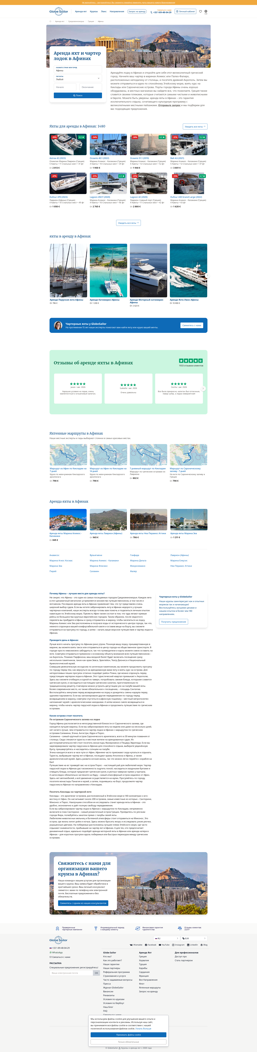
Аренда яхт (59, 21)
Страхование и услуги (114, 975)
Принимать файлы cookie (128, 1034)
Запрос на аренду (148, 991)
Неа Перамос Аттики (181, 565)
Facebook (152, 944)
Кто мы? (107, 956)
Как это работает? (112, 960)
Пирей (53, 571)
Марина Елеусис (179, 560)
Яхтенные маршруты (150, 987)
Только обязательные (128, 1041)
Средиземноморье (76, 21)
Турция (143, 964)
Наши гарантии (111, 964)
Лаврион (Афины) (179, 555)
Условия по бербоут (113, 1003)
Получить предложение (173, 621)
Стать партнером (184, 960)
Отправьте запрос (169, 105)
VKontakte (137, 944)
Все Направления (148, 979)
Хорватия (144, 960)
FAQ (105, 1010)
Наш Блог (108, 1007)
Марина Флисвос (99, 565)
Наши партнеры (111, 968)
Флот (141, 983)
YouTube (165, 944)
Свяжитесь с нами (191, 325)
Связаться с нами (61, 957)
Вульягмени (96, 555)
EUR (187, 938)
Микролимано (137, 565)
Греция (91, 21)
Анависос (54, 555)
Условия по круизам (113, 999)
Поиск (78, 95)
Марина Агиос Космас (61, 560)
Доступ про (181, 956)
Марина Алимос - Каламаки (104, 560)
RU (159, 938)
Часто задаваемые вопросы (117, 979)
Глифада (134, 555)
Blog (205, 944)
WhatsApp (57, 952)
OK (96, 972)
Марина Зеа (56, 565)
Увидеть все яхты (194, 126)
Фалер (133, 571)
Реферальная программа (116, 972)
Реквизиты (108, 995)
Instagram (179, 944)
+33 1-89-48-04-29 (61, 947)
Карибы (143, 968)
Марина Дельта (138, 560)
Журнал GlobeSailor (113, 987)
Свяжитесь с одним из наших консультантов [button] (83, 903)
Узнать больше (143, 1028)
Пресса (107, 983)
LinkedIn (194, 944)
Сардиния (144, 972)
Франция (144, 975)
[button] (80, 11)
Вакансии (108, 991)
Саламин (94, 571)
